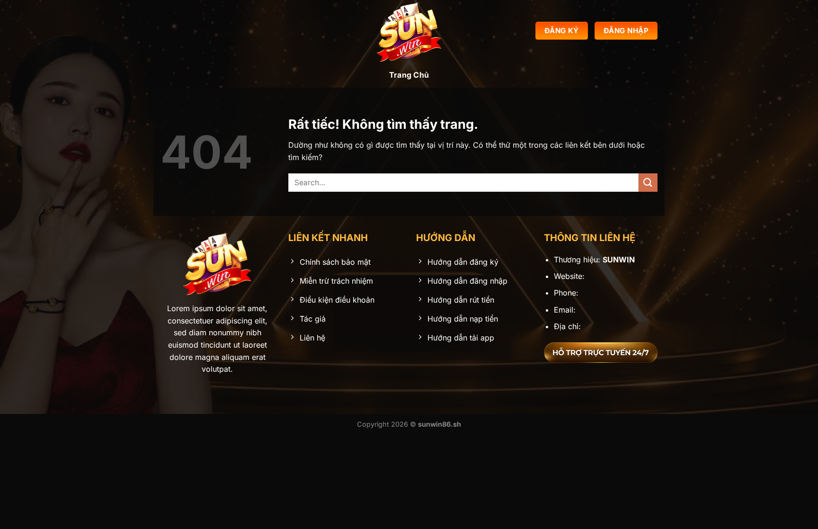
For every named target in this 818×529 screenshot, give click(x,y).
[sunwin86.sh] (409, 31)
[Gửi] (648, 182)
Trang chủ (409, 75)
